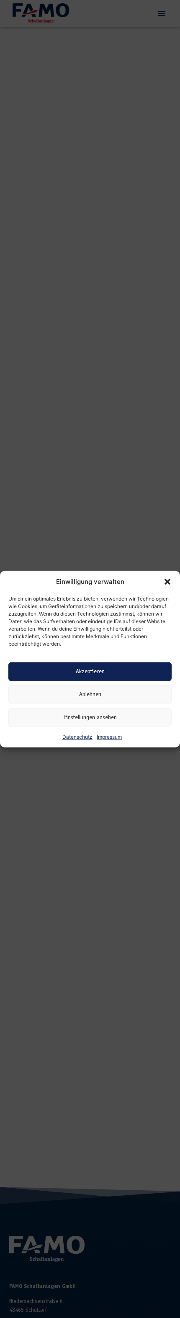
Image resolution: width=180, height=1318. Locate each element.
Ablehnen (90, 694)
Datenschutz (77, 736)
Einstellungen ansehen (90, 717)
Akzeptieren (90, 671)
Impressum (109, 736)
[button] (167, 582)
